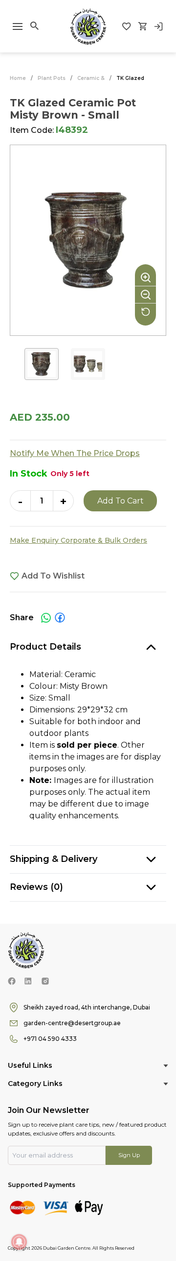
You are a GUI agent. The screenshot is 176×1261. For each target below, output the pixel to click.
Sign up (129, 1155)
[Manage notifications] (19, 1242)
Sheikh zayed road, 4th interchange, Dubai (86, 1007)
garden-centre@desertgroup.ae (72, 1023)
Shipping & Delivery (53, 859)
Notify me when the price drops (75, 453)
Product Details (45, 646)
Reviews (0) (36, 887)
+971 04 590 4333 (50, 1038)
